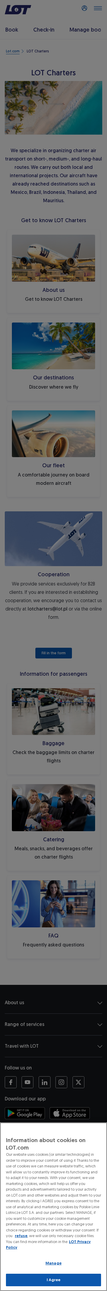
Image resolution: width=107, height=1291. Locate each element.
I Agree (54, 1280)
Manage (53, 1263)
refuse (21, 1236)
